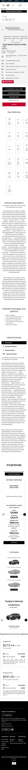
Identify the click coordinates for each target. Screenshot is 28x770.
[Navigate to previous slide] (2, 30)
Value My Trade (22, 743)
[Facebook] (2, 729)
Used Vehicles (4, 741)
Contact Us (7, 715)
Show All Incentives (14, 474)
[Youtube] (12, 729)
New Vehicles (4, 739)
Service (12, 736)
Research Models (11, 354)
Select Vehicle (14, 576)
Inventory (4, 736)
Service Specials (14, 743)
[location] (21, 1)
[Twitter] (9, 729)
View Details (14, 542)
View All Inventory (13, 607)
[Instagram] (6, 729)
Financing (21, 736)
